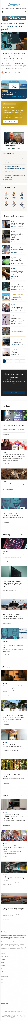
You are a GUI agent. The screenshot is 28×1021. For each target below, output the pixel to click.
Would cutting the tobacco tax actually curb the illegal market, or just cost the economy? (14, 878)
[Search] (25, 12)
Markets (3, 959)
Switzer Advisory (5, 985)
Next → (22, 361)
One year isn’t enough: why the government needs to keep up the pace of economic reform (14, 168)
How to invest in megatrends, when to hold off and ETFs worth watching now (18, 341)
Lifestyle (13, 257)
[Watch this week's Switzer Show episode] (14, 140)
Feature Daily (14, 283)
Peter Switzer (8, 72)
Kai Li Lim (13, 323)
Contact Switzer (4, 1003)
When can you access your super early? (13, 554)
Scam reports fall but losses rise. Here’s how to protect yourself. (13, 26)
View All (24, 406)
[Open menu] (2, 12)
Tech (12, 315)
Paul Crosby (13, 263)
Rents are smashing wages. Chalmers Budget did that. (17, 330)
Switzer (14, 4)
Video (2, 971)
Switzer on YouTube (5, 989)
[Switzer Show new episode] (14, 18)
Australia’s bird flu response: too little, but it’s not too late (17, 224)
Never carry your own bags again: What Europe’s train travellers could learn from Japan (17, 272)
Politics (13, 231)
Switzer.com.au (4, 982)
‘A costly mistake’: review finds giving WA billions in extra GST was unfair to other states (14, 910)
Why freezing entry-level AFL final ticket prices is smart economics (17, 260)
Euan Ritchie (13, 226)
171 (17, 361)
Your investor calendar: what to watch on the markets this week (17, 249)
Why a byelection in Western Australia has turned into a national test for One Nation (17, 307)
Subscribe (3, 1000)
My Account (3, 997)
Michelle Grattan (14, 310)
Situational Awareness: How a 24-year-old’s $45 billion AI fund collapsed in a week (13, 645)
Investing (3, 962)
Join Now (14, 392)
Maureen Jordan (14, 276)
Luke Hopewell (14, 252)
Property (3, 965)
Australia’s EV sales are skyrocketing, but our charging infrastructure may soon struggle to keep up (17, 319)
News (12, 221)
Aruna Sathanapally (15, 239)
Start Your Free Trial (10, 121)
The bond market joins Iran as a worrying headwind (17, 296)
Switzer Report (4, 956)
